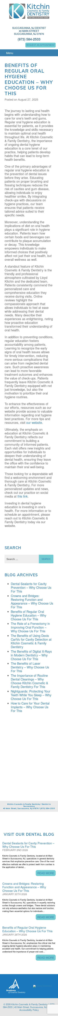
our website (34, 422)
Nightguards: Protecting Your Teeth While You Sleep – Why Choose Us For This (31, 695)
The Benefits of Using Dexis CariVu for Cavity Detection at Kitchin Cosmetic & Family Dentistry (31, 641)
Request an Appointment (40, 44)
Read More (45, 873)
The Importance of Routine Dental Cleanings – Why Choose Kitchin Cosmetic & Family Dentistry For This (29, 681)
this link (22, 496)
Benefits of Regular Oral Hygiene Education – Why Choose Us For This (28, 615)
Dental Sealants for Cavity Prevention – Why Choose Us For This (31, 587)
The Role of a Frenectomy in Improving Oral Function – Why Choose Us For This (30, 627)
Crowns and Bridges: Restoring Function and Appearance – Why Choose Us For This (32, 601)
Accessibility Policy (29, 1009)
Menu (9, 53)
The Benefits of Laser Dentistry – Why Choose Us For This (30, 667)
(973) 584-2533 (29, 39)
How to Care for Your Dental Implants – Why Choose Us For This (30, 707)
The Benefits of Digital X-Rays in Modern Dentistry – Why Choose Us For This (31, 655)
